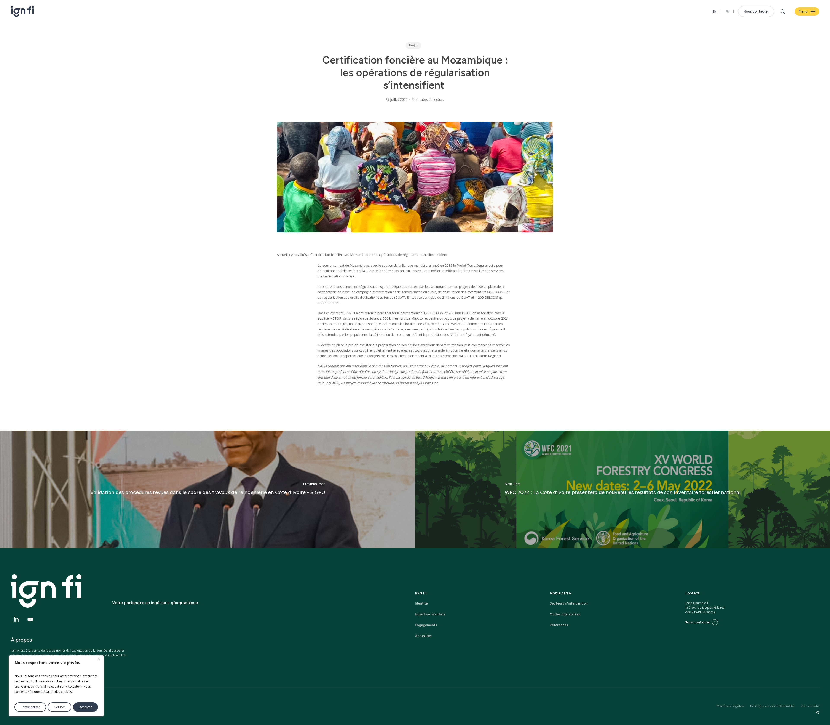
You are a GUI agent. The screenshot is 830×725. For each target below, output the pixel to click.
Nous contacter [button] (697, 622)
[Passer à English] (714, 11)
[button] (807, 11)
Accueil (282, 254)
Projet (413, 45)
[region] (56, 685)
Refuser (59, 707)
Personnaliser (30, 707)
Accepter (85, 707)
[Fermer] (99, 659)
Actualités (299, 254)
